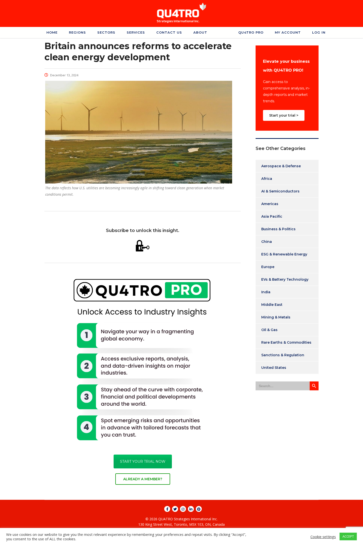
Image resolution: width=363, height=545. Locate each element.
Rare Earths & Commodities (286, 342)
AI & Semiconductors (280, 191)
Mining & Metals (275, 317)
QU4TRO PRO (250, 32)
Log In (318, 32)
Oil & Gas (269, 330)
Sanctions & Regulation (282, 355)
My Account (288, 32)
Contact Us (169, 32)
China (266, 241)
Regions (77, 32)
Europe (267, 267)
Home (52, 32)
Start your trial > (283, 115)
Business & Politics (278, 229)
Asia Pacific (271, 216)
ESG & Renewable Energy (284, 254)
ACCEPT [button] (348, 536)
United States (273, 367)
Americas (269, 204)
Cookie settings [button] (323, 536)
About (200, 32)
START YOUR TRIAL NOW (142, 461)
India (265, 292)
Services (136, 32)
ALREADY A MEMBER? (142, 479)
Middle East (271, 304)
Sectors (106, 32)
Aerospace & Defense (281, 166)
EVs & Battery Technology (284, 279)
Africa (266, 178)
